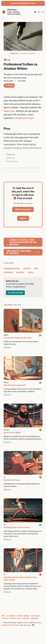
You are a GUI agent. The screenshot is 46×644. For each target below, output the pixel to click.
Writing (20, 272)
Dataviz (27, 268)
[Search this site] (39, 11)
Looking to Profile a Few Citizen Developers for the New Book (23, 242)
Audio (30, 272)
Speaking (8, 272)
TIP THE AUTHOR (15, 293)
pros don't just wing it (24, 118)
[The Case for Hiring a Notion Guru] (23, 328)
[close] (42, 3)
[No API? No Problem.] (23, 423)
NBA (36, 268)
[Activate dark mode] (35, 12)
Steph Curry (9, 111)
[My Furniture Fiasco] (23, 471)
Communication (12, 268)
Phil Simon (12, 10)
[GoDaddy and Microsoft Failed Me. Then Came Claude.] (23, 571)
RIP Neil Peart (14, 625)
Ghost (26, 623)
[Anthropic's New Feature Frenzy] (23, 520)
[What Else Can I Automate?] (23, 376)
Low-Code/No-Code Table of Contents (18, 252)
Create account (23, 209)
